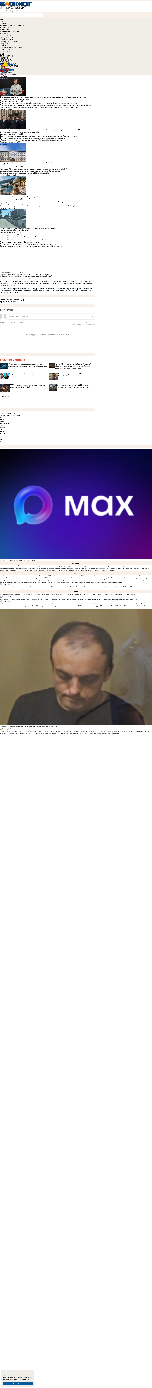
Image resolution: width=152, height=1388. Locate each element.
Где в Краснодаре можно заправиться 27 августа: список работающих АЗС (58, 733)
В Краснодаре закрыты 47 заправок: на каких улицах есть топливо (24, 235)
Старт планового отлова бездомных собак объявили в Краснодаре (96, 570)
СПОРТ (2, 54)
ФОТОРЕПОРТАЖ (6, 56)
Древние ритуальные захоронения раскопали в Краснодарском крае (114, 603)
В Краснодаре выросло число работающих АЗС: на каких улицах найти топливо (29, 239)
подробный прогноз (7, 415)
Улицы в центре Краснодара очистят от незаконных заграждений (66, 594)
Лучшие (12, 322)
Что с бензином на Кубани (9, 208)
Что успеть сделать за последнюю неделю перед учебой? (121, 599)
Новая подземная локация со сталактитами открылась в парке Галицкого (96, 582)
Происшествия (5, 272)
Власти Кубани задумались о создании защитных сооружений (101, 733)
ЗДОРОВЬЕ (4, 28)
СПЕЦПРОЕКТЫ (6, 52)
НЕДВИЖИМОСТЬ (6, 40)
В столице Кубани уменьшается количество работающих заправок (54, 570)
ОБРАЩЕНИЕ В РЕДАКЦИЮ (10, 42)
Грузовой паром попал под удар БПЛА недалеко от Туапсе (98, 606)
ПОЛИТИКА (4, 46)
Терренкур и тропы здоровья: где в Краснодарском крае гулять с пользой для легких (64, 568)
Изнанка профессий (7, 76)
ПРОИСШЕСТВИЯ (6, 50)
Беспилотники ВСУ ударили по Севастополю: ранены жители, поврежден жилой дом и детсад (40, 580)
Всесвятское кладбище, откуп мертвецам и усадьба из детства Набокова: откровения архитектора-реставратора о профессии (45, 105)
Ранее (20, 322)
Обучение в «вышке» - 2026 (10, 142)
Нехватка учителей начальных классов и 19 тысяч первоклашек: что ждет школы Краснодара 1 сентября (78, 578)
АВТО (2, 21)
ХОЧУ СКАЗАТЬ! (6, 60)
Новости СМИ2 (5, 396)
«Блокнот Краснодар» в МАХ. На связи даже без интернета (17, 560)
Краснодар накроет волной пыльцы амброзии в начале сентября (22, 566)
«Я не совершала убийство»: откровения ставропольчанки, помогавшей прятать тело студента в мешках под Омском (37, 731)
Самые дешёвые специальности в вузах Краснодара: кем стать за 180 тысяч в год (30, 171)
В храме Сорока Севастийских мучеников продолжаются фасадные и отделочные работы (110, 575)
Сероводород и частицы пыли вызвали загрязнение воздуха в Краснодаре (24, 575)
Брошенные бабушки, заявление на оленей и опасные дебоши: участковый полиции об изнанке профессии (38, 103)
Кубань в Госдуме (6, 109)
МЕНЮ (2, 19)
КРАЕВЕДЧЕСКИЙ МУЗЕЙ (9, 32)
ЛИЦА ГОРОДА (5, 36)
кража (14, 302)
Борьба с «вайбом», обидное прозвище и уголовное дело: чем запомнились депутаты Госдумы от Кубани (38, 136)
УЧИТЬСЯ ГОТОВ (12, 66)
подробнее (18, 415)
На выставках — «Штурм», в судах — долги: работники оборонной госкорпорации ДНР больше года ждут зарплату (36, 586)
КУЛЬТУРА (4, 34)
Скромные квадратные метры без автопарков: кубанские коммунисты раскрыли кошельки (32, 138)
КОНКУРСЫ (4, 30)
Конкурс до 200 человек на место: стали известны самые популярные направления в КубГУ (33, 169)
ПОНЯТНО (17, 1383)
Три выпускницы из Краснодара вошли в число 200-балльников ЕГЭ (24, 173)
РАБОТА (13, 64)
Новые (2, 322)
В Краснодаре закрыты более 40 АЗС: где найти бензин (20, 237)
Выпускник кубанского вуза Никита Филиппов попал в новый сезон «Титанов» (93, 580)
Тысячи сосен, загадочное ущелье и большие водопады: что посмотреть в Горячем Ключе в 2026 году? (37, 206)
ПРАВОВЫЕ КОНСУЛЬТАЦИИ (11, 48)
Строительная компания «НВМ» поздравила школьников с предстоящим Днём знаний (116, 568)
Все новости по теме (7, 101)
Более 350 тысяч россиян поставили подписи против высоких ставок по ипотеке (55, 606)
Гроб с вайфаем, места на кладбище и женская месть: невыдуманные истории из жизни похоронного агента (39, 107)
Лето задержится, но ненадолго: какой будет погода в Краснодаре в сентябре (102, 566)
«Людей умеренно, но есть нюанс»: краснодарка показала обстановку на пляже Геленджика (33, 202)
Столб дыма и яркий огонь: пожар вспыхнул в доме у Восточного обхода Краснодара (97, 586)
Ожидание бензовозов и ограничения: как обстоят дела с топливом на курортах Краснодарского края (103, 731)
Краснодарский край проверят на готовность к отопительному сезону (23, 594)
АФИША (3, 23)
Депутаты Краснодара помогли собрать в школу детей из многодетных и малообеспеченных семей (43, 582)
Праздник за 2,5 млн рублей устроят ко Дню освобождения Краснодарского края (111, 594)
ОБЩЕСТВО (4, 44)
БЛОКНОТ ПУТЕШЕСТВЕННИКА (12, 25)
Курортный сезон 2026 (8, 175)
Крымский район (6, 302)
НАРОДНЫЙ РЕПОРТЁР (9, 38)
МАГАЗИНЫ (11, 74)
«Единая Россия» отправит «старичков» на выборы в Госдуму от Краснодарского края (31, 140)
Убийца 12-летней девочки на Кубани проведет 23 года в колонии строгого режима (27, 726)
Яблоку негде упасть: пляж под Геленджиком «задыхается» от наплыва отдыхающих (31, 204)
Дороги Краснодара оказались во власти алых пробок (65, 575)
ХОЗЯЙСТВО (5, 58)
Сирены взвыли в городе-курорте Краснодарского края (60, 566)
